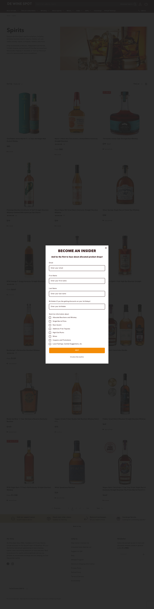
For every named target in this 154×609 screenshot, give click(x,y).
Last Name (53, 288)
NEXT (77, 350)
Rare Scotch (57, 325)
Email (51, 263)
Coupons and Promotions (62, 340)
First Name (53, 276)
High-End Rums (58, 332)
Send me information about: (59, 314)
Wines (55, 336)
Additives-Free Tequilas (61, 329)
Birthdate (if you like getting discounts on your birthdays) (69, 301)
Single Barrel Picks (59, 321)
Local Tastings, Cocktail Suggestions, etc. (67, 344)
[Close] (105, 247)
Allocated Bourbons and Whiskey (65, 317)
